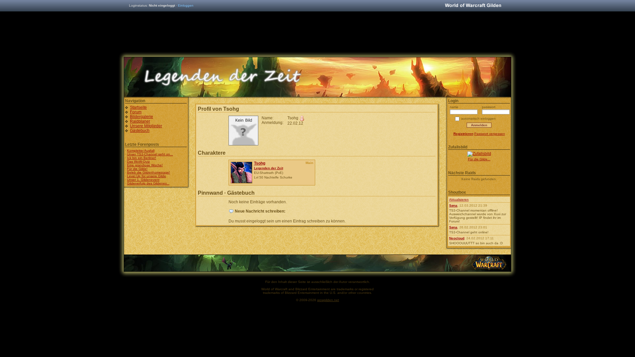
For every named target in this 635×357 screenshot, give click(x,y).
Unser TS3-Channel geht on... (150, 154)
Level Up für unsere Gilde (146, 176)
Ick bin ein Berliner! (141, 158)
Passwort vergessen (489, 134)
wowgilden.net (328, 300)
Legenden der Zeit (268, 168)
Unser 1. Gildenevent (143, 179)
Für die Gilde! (137, 169)
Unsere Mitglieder (146, 126)
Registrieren (463, 134)
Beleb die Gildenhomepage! (148, 172)
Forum (136, 112)
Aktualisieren (459, 199)
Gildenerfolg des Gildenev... (148, 183)
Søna (453, 205)
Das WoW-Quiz (138, 161)
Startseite (138, 107)
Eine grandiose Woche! (145, 165)
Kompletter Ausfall (140, 150)
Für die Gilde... (479, 159)
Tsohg (259, 163)
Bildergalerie (141, 116)
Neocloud (456, 238)
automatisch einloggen (478, 118)
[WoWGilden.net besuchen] (473, 6)
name (454, 107)
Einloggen (185, 5)
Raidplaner (140, 121)
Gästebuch (139, 130)
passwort (488, 107)
